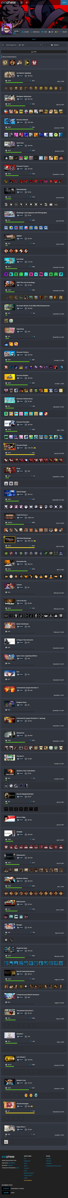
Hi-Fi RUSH (20, 259)
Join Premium (28, 1180)
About (26, 1166)
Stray (18, 468)
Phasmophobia (21, 189)
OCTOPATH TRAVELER (24, 73)
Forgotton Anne (22, 948)
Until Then (20, 143)
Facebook (48, 1163)
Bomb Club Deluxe (23, 624)
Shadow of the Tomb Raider (26, 771)
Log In (64, 2)
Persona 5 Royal (22, 445)
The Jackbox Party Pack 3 (25, 1010)
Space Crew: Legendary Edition (27, 656)
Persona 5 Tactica (22, 166)
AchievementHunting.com (53, 1166)
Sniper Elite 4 (21, 1127)
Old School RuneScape (24, 538)
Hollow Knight (21, 492)
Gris (18, 672)
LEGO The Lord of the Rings (26, 282)
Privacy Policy (28, 1175)
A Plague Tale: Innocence (25, 640)
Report (34, 39)
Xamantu (10, 1165)
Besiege (19, 925)
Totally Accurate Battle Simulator (28, 995)
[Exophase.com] (9, 2)
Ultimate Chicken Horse (25, 399)
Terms (26, 1178)
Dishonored (20, 733)
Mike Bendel (11, 1163)
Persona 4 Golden (22, 375)
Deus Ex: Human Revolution (26, 971)
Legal (25, 1170)
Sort (23, 45)
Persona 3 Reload (22, 120)
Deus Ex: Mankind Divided (25, 794)
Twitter (48, 1161)
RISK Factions (21, 902)
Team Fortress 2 (22, 515)
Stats (35, 51)
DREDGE (19, 236)
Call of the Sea (21, 601)
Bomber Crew (21, 1080)
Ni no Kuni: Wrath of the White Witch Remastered (33, 306)
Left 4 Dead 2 (21, 1057)
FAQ (25, 1158)
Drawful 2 (20, 1034)
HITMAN (19, 832)
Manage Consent (29, 1173)
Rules (25, 1163)
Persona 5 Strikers (23, 352)
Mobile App (27, 1161)
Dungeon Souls (21, 702)
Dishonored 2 (21, 855)
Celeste (19, 585)
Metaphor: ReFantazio (24, 96)
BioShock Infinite (22, 878)
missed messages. (23, 1103)
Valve (17, 1168)
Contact (26, 1168)
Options (55, 45)
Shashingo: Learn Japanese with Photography (32, 213)
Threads (48, 1158)
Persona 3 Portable (23, 422)
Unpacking (20, 329)
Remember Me (21, 561)
